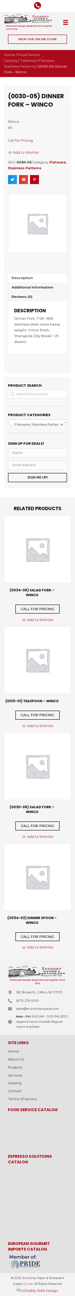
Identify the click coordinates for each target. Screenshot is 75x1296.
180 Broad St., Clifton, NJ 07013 (39, 992)
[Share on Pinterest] (34, 179)
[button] (37, 39)
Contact (15, 1091)
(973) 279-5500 (27, 1001)
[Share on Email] (23, 179)
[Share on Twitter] (12, 179)
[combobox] (37, 422)
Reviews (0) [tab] (22, 297)
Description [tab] (22, 278)
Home (9, 55)
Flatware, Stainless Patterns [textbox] (36, 424)
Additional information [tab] (32, 287)
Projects (15, 1067)
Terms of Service (22, 1099)
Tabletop (28, 61)
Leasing (15, 1083)
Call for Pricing (20, 140)
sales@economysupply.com (37, 1009)
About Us (16, 1059)
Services (15, 1075)
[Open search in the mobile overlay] (37, 394)
